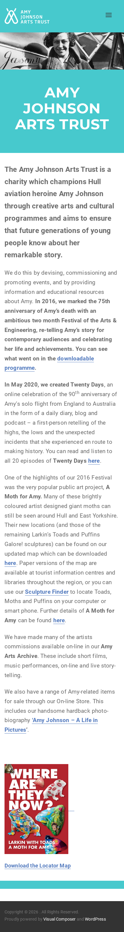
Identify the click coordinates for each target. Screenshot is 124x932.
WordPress (95, 919)
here (10, 563)
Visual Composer (59, 919)
